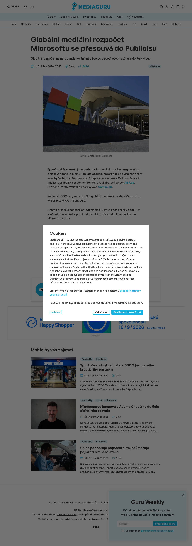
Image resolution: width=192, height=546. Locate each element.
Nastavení (55, 312)
